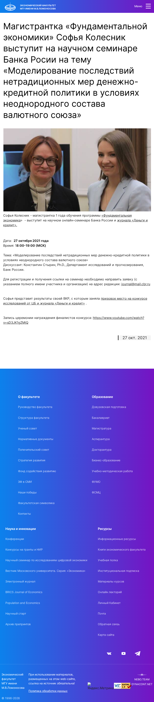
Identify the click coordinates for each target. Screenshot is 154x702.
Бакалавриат (100, 417)
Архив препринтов (18, 624)
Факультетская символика (36, 503)
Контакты (24, 513)
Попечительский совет (33, 449)
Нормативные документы (35, 439)
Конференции (14, 539)
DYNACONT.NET (142, 684)
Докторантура (101, 449)
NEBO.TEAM (142, 679)
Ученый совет (27, 428)
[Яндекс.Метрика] (101, 686)
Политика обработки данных (48, 691)
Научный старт (15, 613)
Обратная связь (109, 624)
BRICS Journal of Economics (23, 592)
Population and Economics (22, 603)
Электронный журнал (20, 581)
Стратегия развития (31, 460)
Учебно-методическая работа (112, 471)
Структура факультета (33, 417)
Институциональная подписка (118, 570)
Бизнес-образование (106, 460)
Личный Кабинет (109, 603)
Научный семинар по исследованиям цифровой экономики (46, 560)
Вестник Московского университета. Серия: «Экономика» (45, 570)
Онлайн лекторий (110, 592)
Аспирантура (101, 439)
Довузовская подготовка (109, 407)
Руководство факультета (35, 407)
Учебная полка (108, 560)
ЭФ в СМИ (25, 481)
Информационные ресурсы (117, 539)
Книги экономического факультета (122, 549)
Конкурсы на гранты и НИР (24, 549)
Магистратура (101, 428)
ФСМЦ (96, 492)
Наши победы (27, 492)
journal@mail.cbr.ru (135, 284)
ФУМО (96, 481)
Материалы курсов (111, 581)
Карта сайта (106, 634)
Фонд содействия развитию (37, 471)
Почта (102, 613)
